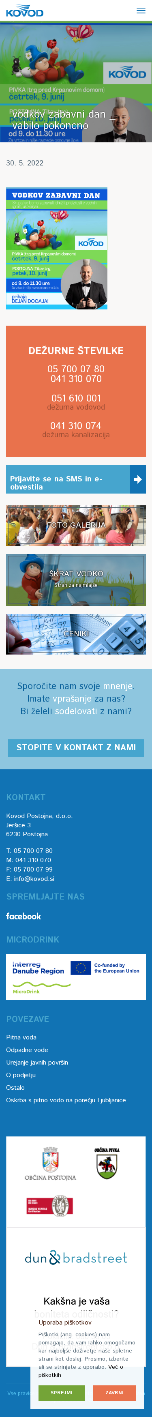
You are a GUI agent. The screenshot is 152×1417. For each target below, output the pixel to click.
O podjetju (21, 1075)
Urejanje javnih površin (37, 1062)
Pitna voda (21, 1037)
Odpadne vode (27, 1050)
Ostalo (15, 1088)
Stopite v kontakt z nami (76, 748)
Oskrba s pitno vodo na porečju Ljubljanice (66, 1100)
